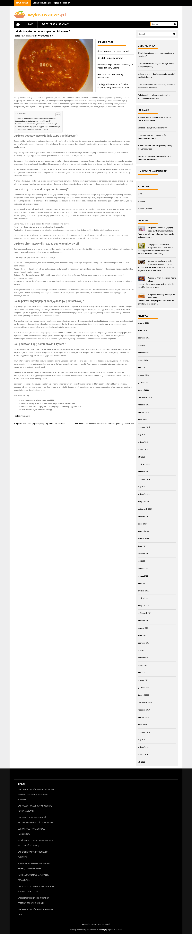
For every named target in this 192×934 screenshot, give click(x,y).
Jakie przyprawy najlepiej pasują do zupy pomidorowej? (38, 127)
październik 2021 (145, 613)
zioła (126, 181)
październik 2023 (145, 509)
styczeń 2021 (143, 680)
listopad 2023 (143, 501)
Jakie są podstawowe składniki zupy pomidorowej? (36, 118)
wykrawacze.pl (45, 35)
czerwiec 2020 (144, 732)
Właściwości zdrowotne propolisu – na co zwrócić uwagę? (35, 843)
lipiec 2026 (142, 330)
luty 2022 (141, 583)
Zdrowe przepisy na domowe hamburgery (31, 831)
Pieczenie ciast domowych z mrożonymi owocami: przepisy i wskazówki (104, 423)
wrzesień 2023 (144, 516)
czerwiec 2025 (144, 427)
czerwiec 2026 (144, 338)
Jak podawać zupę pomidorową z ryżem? (32, 129)
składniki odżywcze (72, 275)
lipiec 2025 (142, 420)
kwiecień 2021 (143, 658)
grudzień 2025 (143, 382)
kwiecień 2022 (143, 568)
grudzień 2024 (143, 464)
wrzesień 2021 (144, 621)
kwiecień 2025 (143, 442)
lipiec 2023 (142, 524)
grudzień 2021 (143, 598)
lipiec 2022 (142, 546)
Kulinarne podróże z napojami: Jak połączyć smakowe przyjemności (50, 406)
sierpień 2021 (143, 628)
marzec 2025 (143, 449)
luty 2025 (141, 457)
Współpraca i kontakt (55, 24)
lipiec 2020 (142, 725)
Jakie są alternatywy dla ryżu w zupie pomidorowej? (37, 124)
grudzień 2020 (143, 687)
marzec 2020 (143, 754)
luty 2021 (141, 673)
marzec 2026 (143, 360)
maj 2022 (141, 561)
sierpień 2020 (143, 717)
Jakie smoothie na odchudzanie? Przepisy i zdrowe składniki (33, 900)
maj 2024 (141, 487)
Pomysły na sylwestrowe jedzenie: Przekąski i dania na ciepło (34, 866)
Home (30, 24)
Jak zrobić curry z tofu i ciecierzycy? (152, 128)
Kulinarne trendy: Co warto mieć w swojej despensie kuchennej (47, 403)
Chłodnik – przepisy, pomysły (110, 58)
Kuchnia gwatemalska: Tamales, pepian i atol (33, 877)
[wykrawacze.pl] (18, 24)
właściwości (39, 367)
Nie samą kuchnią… (145, 209)
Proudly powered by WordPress (83, 930)
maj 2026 (141, 345)
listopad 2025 (143, 390)
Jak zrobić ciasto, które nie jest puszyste (33, 854)
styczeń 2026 (143, 375)
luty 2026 (141, 368)
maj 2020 (141, 740)
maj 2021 (141, 650)
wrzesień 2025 (144, 405)
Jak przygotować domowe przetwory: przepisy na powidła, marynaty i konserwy (36, 794)
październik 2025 (145, 397)
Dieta (140, 194)
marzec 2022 (143, 576)
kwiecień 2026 (143, 353)
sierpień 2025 (143, 412)
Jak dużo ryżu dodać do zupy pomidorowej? (34, 121)
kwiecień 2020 (143, 747)
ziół (100, 169)
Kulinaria (26, 416)
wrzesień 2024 (144, 472)
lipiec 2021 (142, 635)
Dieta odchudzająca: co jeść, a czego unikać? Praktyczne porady (63, 3)
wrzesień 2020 (144, 710)
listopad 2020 (143, 695)
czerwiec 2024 (144, 479)
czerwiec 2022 (144, 554)
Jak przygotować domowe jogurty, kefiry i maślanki (35, 808)
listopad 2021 (143, 606)
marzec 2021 (143, 665)
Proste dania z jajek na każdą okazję (35, 410)
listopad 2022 (143, 531)
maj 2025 (141, 435)
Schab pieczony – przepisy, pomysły (114, 51)
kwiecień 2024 (143, 494)
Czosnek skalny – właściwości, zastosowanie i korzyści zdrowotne (35, 820)
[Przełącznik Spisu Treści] (56, 114)
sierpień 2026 (143, 323)
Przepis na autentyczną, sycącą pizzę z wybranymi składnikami (39, 423)
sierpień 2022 (143, 539)
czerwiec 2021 (144, 643)
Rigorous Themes (115, 930)
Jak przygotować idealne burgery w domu (35, 912)
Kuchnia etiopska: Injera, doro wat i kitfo (37, 400)
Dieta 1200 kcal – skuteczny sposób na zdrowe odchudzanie (36, 889)
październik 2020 (145, 702)
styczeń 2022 (143, 591)
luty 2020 (141, 762)
